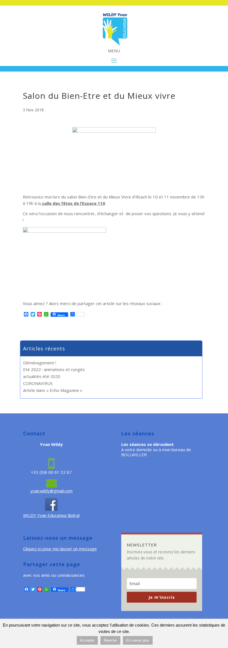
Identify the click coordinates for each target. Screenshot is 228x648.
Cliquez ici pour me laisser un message (60, 548)
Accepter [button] (87, 640)
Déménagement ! (39, 362)
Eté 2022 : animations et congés (54, 369)
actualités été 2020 (41, 376)
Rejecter (110, 640)
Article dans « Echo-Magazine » (52, 390)
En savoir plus (137, 640)
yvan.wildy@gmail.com (51, 491)
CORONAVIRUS (38, 383)
